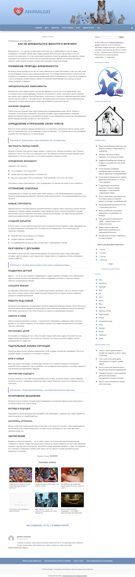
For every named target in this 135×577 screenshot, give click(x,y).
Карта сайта (79, 561)
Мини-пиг (104, 260)
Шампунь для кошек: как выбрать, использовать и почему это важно (112, 375)
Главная (38, 28)
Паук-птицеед (67, 28)
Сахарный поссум (105, 321)
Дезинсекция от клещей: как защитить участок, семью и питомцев (112, 353)
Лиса (100, 304)
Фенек (101, 331)
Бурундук (102, 287)
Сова (101, 325)
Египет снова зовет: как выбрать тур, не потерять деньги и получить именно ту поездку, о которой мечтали (113, 199)
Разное (51, 37)
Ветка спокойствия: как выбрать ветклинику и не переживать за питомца (110, 213)
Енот (78, 28)
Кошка (103, 249)
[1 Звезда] (50, 456)
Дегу (47, 28)
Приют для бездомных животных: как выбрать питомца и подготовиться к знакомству (112, 148)
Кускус (101, 300)
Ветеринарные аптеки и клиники (57, 561)
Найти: (97, 37)
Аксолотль (102, 283)
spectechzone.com (69, 576)
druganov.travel (81, 576)
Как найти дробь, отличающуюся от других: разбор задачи (111, 361)
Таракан (102, 328)
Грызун (103, 256)
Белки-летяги (88, 28)
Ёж (100, 294)
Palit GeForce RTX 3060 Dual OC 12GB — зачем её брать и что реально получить (111, 221)
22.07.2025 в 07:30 (22, 539)
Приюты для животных (32, 561)
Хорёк (101, 338)
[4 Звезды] (55, 456)
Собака (103, 253)
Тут (105, 57)
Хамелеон (102, 335)
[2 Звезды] (52, 456)
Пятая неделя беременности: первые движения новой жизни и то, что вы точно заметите (112, 179)
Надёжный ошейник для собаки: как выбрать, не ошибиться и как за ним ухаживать (112, 163)
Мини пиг (55, 28)
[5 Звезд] (57, 456)
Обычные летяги (105, 311)
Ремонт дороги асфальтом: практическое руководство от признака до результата (109, 230)
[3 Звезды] (53, 456)
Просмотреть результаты (111, 269)
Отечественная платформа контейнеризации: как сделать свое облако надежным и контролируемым (112, 171)
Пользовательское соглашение (99, 561)
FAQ (98, 28)
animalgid (37, 11)
